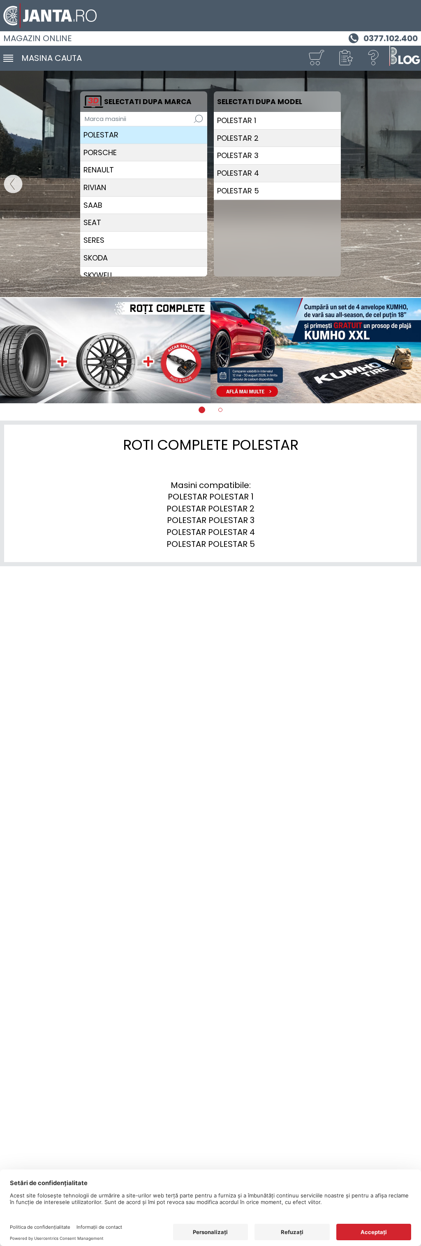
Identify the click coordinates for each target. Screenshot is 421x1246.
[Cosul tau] (316, 58)
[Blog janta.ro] (404, 58)
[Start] (9, 184)
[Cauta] (198, 119)
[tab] (202, 410)
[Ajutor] (373, 58)
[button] (345, 58)
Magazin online (37, 38)
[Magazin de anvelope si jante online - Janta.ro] (210, 15)
